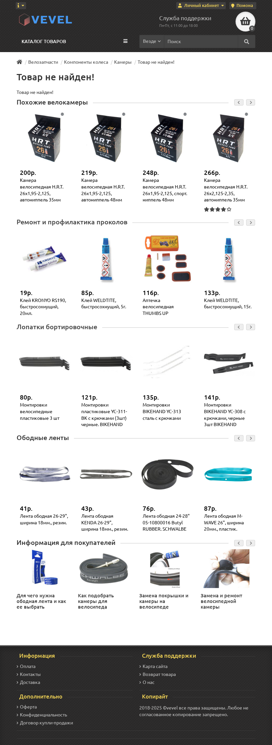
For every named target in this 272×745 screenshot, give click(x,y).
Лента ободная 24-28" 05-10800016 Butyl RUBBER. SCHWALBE (166, 522)
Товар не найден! (156, 62)
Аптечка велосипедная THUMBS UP (158, 307)
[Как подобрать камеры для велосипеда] (104, 568)
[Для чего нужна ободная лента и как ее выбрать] (43, 568)
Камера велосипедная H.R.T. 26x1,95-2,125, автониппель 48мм (103, 190)
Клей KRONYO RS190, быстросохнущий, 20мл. (43, 307)
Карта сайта (155, 666)
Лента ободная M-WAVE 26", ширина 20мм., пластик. (224, 522)
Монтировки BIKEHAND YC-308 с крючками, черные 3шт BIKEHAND (225, 414)
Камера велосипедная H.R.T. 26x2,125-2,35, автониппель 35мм (225, 190)
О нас (149, 682)
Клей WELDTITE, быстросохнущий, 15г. (227, 304)
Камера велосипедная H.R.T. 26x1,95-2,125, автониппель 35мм (41, 190)
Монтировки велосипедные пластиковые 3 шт (39, 411)
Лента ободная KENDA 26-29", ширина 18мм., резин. (104, 522)
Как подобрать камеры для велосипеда (96, 601)
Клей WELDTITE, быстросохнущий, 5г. (103, 304)
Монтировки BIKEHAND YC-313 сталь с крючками (162, 411)
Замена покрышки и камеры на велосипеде (163, 601)
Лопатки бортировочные (57, 327)
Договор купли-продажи (46, 722)
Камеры (123, 62)
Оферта (28, 706)
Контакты (30, 674)
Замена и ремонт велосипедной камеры (221, 601)
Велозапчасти (43, 62)
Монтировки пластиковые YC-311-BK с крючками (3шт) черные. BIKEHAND (104, 414)
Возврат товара (159, 674)
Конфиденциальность (43, 714)
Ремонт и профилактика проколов (72, 222)
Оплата (27, 666)
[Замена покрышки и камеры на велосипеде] (165, 568)
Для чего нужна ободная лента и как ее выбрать (41, 601)
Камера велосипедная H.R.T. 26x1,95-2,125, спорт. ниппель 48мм (165, 190)
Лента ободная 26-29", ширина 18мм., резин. (44, 519)
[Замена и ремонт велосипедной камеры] (227, 568)
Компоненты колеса (86, 62)
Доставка (30, 682)
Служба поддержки (185, 18)
